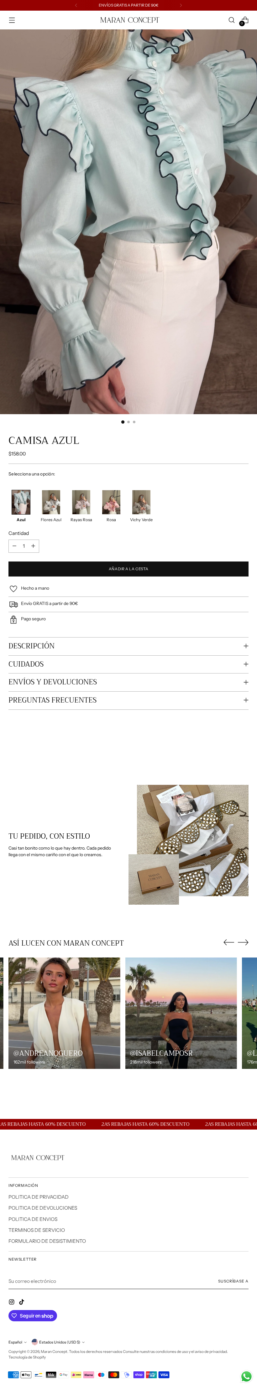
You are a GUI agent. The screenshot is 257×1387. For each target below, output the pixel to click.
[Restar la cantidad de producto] (14, 546)
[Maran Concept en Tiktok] (22, 1303)
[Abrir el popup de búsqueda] (231, 20)
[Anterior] (76, 5)
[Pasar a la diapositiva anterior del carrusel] (228, 751)
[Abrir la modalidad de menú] (11, 20)
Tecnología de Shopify (27, 1357)
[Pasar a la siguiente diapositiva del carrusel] (243, 750)
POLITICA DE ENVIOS (32, 1219)
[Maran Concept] (128, 20)
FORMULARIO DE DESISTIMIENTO (47, 1241)
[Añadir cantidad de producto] (33, 546)
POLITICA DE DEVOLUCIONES (42, 1208)
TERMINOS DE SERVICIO (36, 1230)
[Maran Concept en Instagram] (12, 1303)
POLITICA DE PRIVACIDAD (38, 1197)
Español (15, 1342)
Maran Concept (54, 1351)
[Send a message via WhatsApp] (246, 1376)
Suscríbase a (233, 1281)
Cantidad (18, 533)
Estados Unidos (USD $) (59, 1342)
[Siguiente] (181, 5)
